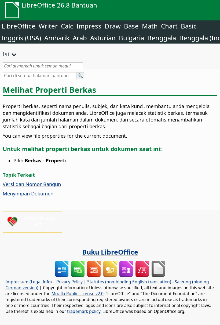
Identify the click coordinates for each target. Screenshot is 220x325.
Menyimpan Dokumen (28, 193)
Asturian (103, 37)
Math (150, 26)
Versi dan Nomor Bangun (32, 184)
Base (131, 26)
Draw (113, 26)
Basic (189, 26)
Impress (88, 26)
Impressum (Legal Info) (28, 282)
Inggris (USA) (21, 37)
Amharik (56, 37)
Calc (67, 26)
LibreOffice (18, 26)
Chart (169, 26)
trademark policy (83, 311)
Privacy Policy (69, 282)
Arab (80, 37)
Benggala (161, 37)
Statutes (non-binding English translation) (129, 282)
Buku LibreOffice (110, 251)
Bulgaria (131, 37)
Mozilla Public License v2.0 (78, 294)
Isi (6, 54)
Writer (48, 26)
